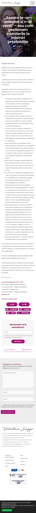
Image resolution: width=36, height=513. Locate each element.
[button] (11, 309)
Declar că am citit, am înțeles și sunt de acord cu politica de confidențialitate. (18, 336)
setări (13, 507)
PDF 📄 (24, 304)
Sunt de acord (7, 510)
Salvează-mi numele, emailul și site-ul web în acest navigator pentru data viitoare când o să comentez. (17, 406)
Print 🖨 (12, 304)
